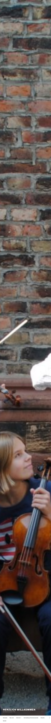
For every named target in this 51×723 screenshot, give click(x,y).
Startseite (5, 717)
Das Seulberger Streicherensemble (31, 717)
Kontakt (4, 720)
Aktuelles (43, 717)
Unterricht (18, 717)
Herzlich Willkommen (19, 709)
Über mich (12, 717)
